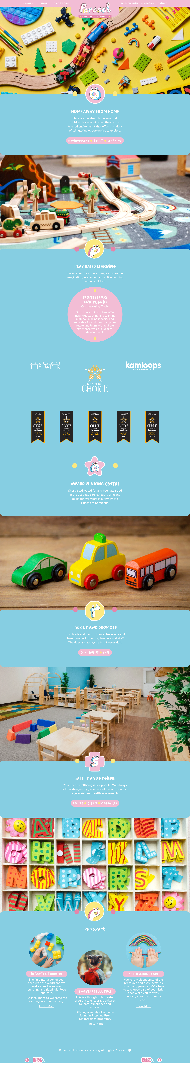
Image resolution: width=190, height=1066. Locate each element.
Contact (162, 3)
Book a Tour (148, 3)
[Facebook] (159, 1061)
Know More (46, 1006)
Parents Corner (129, 3)
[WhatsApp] (27, 1061)
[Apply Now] (147, 1062)
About (44, 3)
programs (28, 3)
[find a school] (39, 1062)
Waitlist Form (61, 3)
